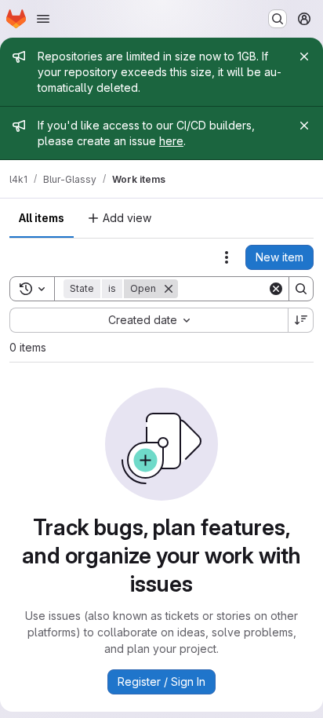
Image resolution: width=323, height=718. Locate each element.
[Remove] (168, 288)
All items (41, 217)
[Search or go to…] (277, 18)
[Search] (301, 288)
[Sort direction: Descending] (301, 320)
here (171, 141)
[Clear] (276, 288)
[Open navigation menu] (43, 18)
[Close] (304, 56)
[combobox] (148, 320)
